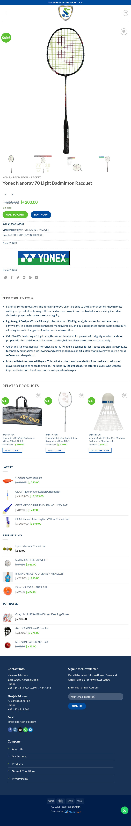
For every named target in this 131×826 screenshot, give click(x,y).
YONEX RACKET (35, 235)
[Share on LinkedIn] (36, 277)
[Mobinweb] (72, 811)
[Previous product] (12, 194)
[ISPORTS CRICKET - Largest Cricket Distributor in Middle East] (65, 13)
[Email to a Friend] (24, 277)
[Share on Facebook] (12, 277)
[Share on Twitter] (18, 277)
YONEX (13, 243)
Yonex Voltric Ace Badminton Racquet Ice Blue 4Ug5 (61, 440)
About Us (17, 749)
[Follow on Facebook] (10, 729)
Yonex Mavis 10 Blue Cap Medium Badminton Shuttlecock (107, 440)
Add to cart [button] (12, 450)
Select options (100, 450)
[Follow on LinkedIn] (30, 729)
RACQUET (44, 229)
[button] (5, 13)
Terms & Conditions (23, 771)
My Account (19, 756)
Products (17, 763)
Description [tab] (10, 298)
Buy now (41, 214)
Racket (36, 177)
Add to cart (15, 214)
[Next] (128, 425)
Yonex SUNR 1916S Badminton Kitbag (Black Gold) (19, 440)
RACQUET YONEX (17, 235)
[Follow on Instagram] (15, 729)
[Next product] (5, 194)
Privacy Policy (20, 778)
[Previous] (2, 425)
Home (6, 177)
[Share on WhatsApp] (6, 277)
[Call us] (25, 729)
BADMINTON (20, 177)
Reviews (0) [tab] (27, 298)
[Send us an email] (20, 729)
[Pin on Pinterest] (30, 277)
